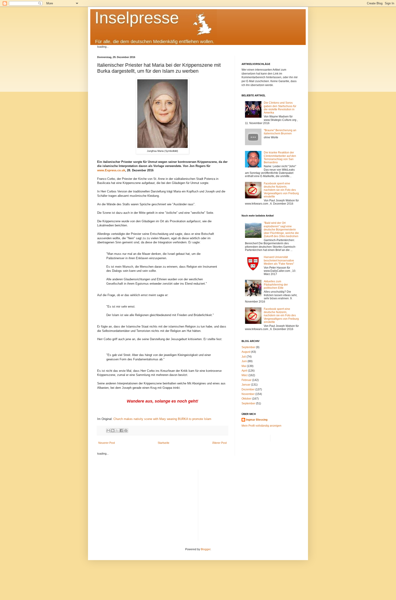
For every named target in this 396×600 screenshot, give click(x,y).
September (248, 347)
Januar (246, 384)
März (245, 375)
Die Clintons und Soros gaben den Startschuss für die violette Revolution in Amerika (280, 107)
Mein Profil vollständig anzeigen (261, 425)
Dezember (248, 389)
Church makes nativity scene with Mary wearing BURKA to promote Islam (162, 419)
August (246, 351)
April (244, 370)
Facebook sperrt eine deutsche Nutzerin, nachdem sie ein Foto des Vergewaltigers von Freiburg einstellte (281, 190)
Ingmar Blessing (256, 419)
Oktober (246, 398)
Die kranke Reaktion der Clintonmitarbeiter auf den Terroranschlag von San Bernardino (280, 157)
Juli (244, 356)
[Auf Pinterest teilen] (126, 430)
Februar (246, 380)
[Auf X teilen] (117, 430)
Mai (244, 366)
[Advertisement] (250, 501)
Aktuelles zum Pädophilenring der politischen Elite (276, 285)
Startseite (163, 442)
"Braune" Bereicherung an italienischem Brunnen (280, 132)
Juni (244, 361)
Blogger (205, 549)
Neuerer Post (106, 442)
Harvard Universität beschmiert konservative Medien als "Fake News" (279, 260)
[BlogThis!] (112, 430)
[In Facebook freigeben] (121, 430)
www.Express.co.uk (111, 170)
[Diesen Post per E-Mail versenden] (108, 430)
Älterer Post (219, 442)
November (248, 394)
